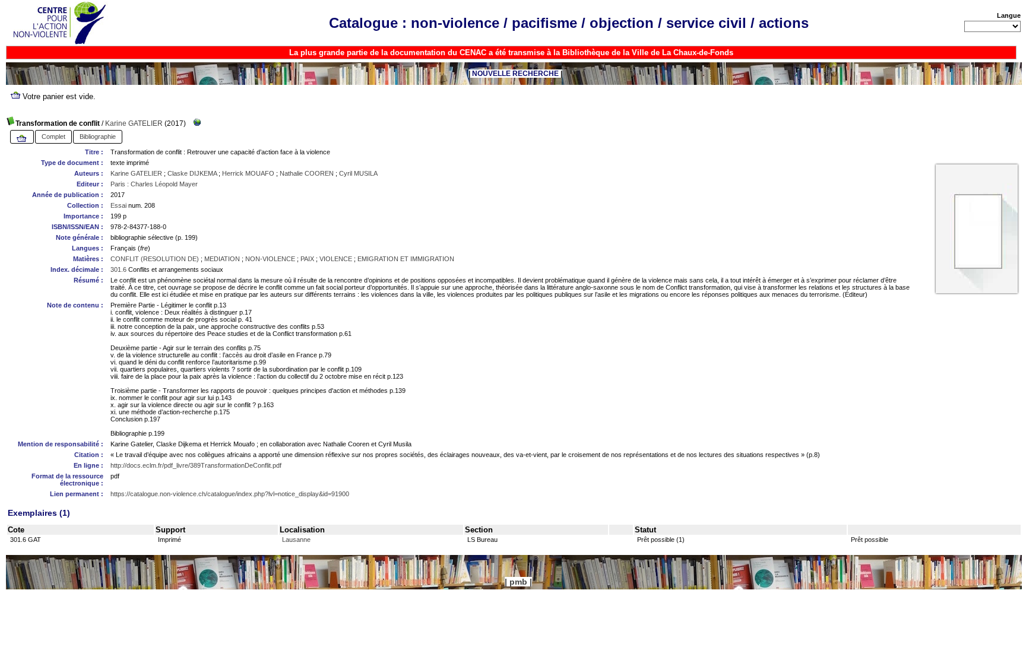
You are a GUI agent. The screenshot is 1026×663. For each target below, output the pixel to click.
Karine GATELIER (134, 123)
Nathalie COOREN (307, 173)
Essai (118, 205)
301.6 (118, 269)
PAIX (307, 258)
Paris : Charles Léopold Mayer (154, 184)
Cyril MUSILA (358, 173)
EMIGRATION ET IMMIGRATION (405, 258)
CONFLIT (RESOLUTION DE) (154, 258)
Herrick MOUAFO (248, 173)
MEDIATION (222, 258)
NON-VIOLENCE (270, 258)
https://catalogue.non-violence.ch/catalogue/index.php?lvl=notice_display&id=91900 (229, 493)
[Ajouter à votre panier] (22, 138)
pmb (518, 581)
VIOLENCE (335, 258)
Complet (53, 136)
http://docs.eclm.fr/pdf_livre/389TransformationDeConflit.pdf (195, 465)
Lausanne (296, 539)
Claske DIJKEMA (192, 173)
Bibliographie (98, 136)
